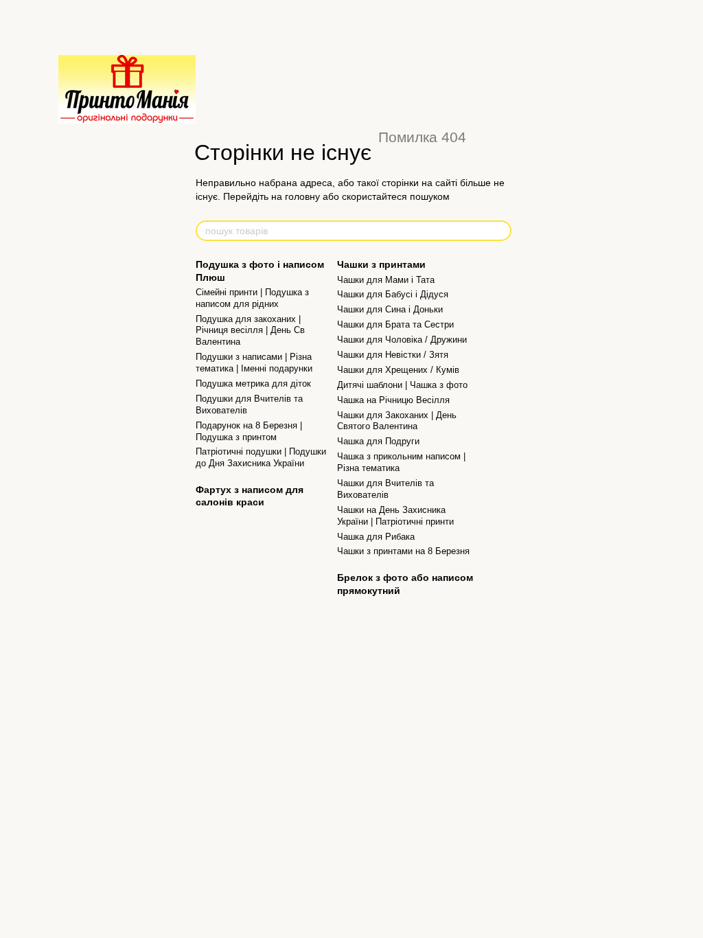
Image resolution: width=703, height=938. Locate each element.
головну (302, 196)
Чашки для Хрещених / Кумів (398, 370)
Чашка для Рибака (376, 536)
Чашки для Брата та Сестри (395, 324)
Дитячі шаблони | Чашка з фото (402, 385)
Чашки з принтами (381, 264)
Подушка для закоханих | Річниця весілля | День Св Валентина (250, 330)
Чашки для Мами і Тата (386, 280)
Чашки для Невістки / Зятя (392, 355)
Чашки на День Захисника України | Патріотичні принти (395, 516)
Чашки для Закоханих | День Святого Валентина (397, 421)
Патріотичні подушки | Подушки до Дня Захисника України (261, 457)
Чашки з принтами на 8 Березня (403, 551)
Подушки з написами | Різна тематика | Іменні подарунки (254, 363)
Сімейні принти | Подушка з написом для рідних (252, 298)
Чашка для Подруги (378, 441)
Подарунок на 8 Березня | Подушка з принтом (249, 431)
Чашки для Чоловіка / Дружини (402, 339)
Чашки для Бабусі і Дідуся (392, 294)
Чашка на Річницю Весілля (393, 400)
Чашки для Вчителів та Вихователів (385, 489)
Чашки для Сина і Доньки (390, 309)
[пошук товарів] (500, 230)
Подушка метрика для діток (253, 383)
